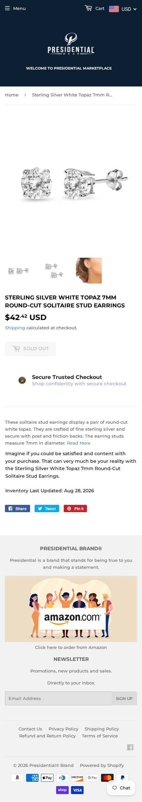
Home (11, 94)
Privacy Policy (63, 728)
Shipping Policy (102, 728)
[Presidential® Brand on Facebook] (130, 748)
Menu (19, 8)
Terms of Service (100, 735)
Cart (99, 8)
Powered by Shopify (102, 765)
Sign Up (124, 698)
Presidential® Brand (51, 765)
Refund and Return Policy (47, 735)
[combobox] (123, 9)
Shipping (15, 327)
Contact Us (30, 728)
